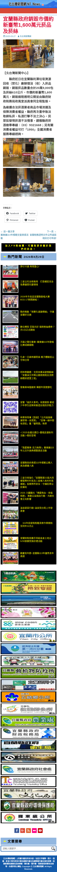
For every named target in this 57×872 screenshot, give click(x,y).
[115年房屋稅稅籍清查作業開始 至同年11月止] (10, 528)
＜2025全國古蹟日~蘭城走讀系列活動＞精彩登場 (36, 434)
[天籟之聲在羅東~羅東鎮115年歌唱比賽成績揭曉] (10, 346)
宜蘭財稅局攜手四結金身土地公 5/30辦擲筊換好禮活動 (35, 540)
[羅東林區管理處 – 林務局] (29, 762)
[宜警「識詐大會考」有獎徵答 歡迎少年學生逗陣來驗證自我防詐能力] (10, 407)
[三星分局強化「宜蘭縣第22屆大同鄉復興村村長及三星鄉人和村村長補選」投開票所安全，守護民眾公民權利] (10, 482)
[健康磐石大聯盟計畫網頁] (29, 617)
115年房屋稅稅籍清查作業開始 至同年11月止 (36, 524)
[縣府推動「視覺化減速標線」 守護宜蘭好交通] (10, 316)
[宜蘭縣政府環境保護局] (29, 810)
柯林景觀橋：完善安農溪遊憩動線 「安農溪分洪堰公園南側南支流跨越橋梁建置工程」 (37, 375)
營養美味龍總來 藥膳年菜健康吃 (36, 387)
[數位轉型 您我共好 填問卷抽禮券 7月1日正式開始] (10, 331)
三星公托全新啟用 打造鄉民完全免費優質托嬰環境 (37, 283)
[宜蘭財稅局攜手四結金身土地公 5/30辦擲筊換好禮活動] (10, 543)
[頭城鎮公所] (29, 786)
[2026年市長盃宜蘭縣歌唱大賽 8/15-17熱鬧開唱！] (10, 301)
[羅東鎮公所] (29, 822)
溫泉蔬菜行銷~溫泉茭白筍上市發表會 (36, 509)
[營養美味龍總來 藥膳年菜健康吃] (10, 392)
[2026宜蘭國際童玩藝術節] (29, 581)
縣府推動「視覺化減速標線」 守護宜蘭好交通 (37, 313)
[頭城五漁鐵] (29, 629)
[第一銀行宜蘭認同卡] (29, 689)
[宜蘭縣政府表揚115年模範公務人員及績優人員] (10, 467)
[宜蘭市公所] (29, 641)
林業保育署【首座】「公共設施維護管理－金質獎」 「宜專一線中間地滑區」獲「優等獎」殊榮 (37, 420)
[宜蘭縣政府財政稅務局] (29, 738)
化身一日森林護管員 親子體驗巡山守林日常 (37, 358)
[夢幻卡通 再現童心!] (10, 271)
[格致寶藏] (29, 593)
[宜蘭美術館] (29, 605)
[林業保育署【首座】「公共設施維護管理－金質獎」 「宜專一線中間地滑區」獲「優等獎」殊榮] (10, 422)
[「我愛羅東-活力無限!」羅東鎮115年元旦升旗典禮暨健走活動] (10, 452)
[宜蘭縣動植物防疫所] (29, 677)
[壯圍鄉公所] (29, 714)
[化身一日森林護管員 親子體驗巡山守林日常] (10, 362)
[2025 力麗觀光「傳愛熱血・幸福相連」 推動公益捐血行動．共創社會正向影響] (10, 497)
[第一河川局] (29, 653)
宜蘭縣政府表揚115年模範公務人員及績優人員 (36, 464)
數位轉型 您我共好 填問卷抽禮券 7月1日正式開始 (37, 328)
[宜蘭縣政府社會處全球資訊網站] (29, 774)
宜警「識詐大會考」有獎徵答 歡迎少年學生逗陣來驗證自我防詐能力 (37, 404)
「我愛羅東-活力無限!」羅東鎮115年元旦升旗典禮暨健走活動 (37, 449)
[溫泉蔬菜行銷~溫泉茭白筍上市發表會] (10, 512)
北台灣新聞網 (25, 36)
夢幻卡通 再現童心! (29, 266)
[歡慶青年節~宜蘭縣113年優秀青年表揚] (10, 558)
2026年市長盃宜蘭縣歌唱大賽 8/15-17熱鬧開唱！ (35, 298)
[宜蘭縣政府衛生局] (29, 750)
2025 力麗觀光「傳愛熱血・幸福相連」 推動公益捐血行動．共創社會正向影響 (37, 496)
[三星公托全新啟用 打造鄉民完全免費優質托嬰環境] (10, 286)
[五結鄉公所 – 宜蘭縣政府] (29, 701)
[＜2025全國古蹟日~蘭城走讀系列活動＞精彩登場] (10, 437)
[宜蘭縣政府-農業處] (29, 726)
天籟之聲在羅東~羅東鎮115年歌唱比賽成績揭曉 (37, 343)
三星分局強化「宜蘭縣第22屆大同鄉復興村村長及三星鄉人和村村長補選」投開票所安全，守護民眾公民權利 (37, 482)
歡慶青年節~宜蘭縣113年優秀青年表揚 (37, 555)
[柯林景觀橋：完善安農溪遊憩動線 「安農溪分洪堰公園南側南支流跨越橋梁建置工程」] (10, 377)
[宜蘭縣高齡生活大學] (29, 665)
